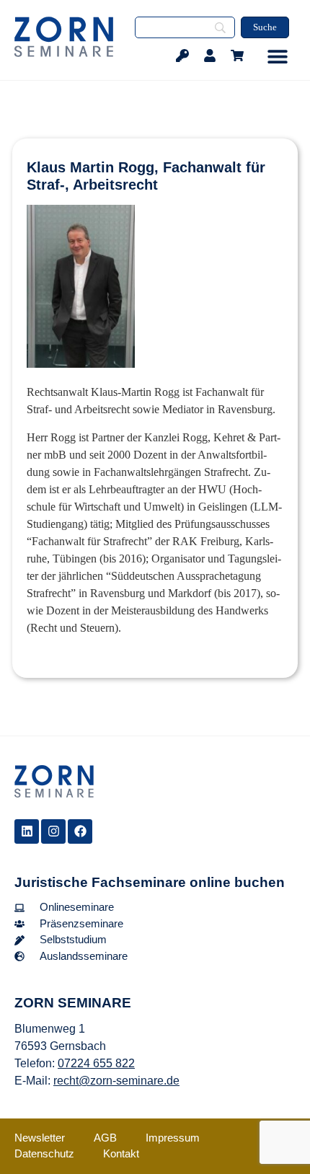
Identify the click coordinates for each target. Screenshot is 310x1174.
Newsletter (39, 1137)
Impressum (173, 1137)
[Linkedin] (26, 831)
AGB (105, 1137)
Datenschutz (44, 1153)
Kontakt (121, 1153)
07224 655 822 (96, 1063)
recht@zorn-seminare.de (116, 1080)
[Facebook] (80, 831)
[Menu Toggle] (277, 56)
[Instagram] (53, 831)
